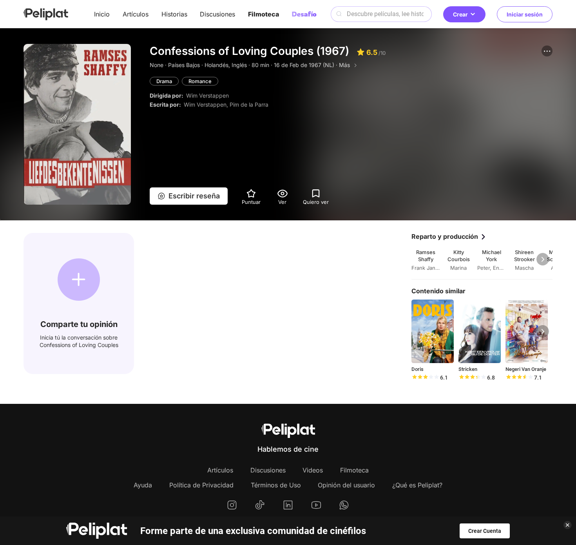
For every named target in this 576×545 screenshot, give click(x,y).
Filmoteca (263, 14)
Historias (174, 14)
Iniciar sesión (525, 14)
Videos (312, 470)
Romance (200, 81)
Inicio (102, 14)
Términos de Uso (276, 485)
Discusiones (217, 14)
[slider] (425, 378)
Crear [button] (460, 14)
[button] (547, 50)
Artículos (136, 14)
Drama (164, 81)
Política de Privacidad (201, 485)
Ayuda (143, 485)
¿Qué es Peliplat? (417, 485)
